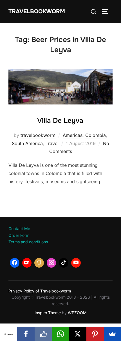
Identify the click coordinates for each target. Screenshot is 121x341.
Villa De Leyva (60, 120)
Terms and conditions (28, 241)
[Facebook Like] (43, 334)
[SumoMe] (112, 334)
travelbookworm (38, 135)
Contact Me (19, 228)
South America (27, 143)
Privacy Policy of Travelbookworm (39, 290)
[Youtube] (76, 263)
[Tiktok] (63, 263)
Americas (72, 135)
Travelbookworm (36, 11)
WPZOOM (77, 312)
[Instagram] (51, 263)
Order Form (18, 235)
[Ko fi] (27, 263)
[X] (77, 334)
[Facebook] (14, 263)
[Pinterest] (95, 334)
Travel (52, 143)
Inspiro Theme (48, 312)
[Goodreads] (39, 263)
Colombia (95, 135)
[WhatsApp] (60, 334)
